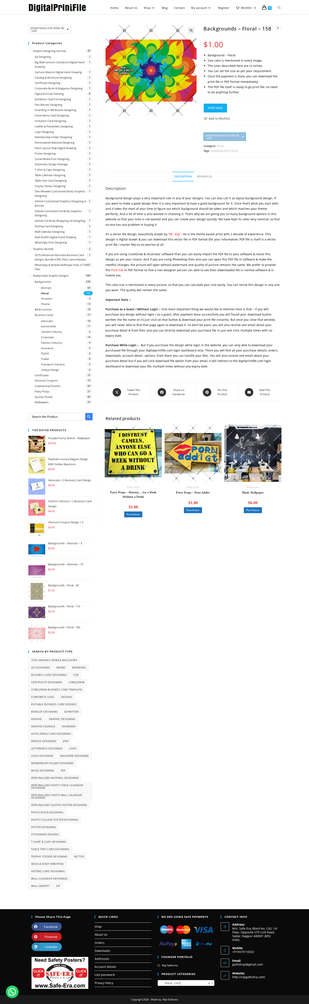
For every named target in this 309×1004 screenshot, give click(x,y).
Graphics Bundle (43, 249)
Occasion (46, 298)
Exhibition (71, 711)
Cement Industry (51, 332)
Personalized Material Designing (54, 142)
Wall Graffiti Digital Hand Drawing (55, 237)
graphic (36, 719)
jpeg (66, 741)
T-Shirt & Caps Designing (50, 170)
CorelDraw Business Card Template (56, 689)
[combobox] (186, 983)
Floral (220, 146)
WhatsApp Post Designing (51, 242)
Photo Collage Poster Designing (54, 820)
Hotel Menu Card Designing (52, 115)
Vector (234, 151)
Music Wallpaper (253, 492)
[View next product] (278, 28)
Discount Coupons (46, 380)
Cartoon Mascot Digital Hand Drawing (58, 72)
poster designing (43, 827)
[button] (191, 30)
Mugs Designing (42, 770)
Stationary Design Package (51, 164)
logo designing (42, 756)
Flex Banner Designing (48, 105)
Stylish (45, 353)
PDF (226, 151)
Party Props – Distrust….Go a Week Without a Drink (133, 494)
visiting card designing (48, 871)
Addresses (102, 959)
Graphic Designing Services (49, 51)
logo (73, 748)
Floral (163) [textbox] (185, 983)
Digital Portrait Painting (49, 94)
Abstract (46, 288)
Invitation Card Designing (50, 121)
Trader (45, 359)
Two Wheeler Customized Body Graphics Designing (60, 193)
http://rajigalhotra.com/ (248, 977)
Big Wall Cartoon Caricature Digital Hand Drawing (60, 64)
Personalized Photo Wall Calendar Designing (56, 796)
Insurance (47, 348)
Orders (99, 943)
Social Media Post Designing (52, 159)
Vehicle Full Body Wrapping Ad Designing (60, 221)
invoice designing (44, 741)
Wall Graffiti (40, 886)
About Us (101, 935)
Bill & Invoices (43, 309)
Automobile (48, 326)
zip (58, 886)
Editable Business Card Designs (54, 704)
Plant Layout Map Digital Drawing (55, 148)
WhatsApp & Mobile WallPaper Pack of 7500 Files (62, 267)
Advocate (47, 321)
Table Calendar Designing (50, 175)
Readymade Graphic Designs (51, 275)
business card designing (49, 675)
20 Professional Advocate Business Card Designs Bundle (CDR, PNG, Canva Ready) (60, 257)
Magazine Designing (74, 756)
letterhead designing (47, 748)
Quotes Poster (44, 397)
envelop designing (44, 711)
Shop (98, 927)
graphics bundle (43, 726)
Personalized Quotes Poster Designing (59, 805)
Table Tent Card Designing (51, 180)
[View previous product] (270, 28)
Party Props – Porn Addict (193, 492)
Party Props (133, 487)
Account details (105, 967)
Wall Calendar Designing (50, 232)
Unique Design (50, 370)
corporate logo (42, 697)
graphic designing (62, 719)
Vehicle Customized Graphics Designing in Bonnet (60, 203)
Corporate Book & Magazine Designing (59, 88)
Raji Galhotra (170, 965)
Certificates (42, 375)
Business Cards (44, 315)
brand (61, 667)
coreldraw (216, 151)
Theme (45, 304)
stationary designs (45, 834)
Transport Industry (53, 364)
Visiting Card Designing (49, 226)
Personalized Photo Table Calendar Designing (57, 786)
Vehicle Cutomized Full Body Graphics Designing (58, 213)
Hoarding (69, 726)
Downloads (102, 951)
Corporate (47, 337)
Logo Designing (44, 132)
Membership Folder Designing (53, 137)
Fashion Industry (51, 343)
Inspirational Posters (48, 386)
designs (66, 697)
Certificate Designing (47, 83)
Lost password (105, 975)
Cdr (75, 675)
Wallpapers (253, 487)
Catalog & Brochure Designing (53, 77)
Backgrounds (43, 282)
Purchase (215, 108)
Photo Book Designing (47, 812)
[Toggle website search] (279, 8)
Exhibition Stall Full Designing (53, 99)
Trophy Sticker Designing (50, 186)
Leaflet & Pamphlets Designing (54, 126)
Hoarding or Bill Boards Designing (55, 110)
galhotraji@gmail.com (247, 964)
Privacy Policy (104, 983)
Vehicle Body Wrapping (47, 864)
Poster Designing (45, 153)
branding (79, 667)
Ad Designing (43, 57)
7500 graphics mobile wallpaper (54, 660)
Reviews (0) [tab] (204, 176)
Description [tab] (183, 176)
